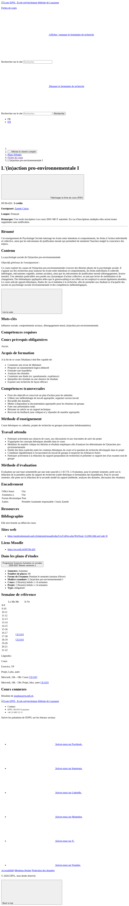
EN (9, 122)
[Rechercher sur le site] (24, 110)
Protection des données (43, 870)
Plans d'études (15, 154)
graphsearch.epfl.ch (23, 696)
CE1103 (20, 634)
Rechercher (59, 113)
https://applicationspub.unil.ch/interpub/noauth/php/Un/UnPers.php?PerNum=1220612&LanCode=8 (57, 536)
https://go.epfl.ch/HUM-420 (21, 549)
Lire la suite (8, 312)
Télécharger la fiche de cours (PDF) (66, 198)
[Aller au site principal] (31, 148)
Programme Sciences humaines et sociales (22, 564)
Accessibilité (7, 870)
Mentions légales (22, 870)
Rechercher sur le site (11, 61)
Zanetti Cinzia (22, 208)
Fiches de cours (9, 8)
